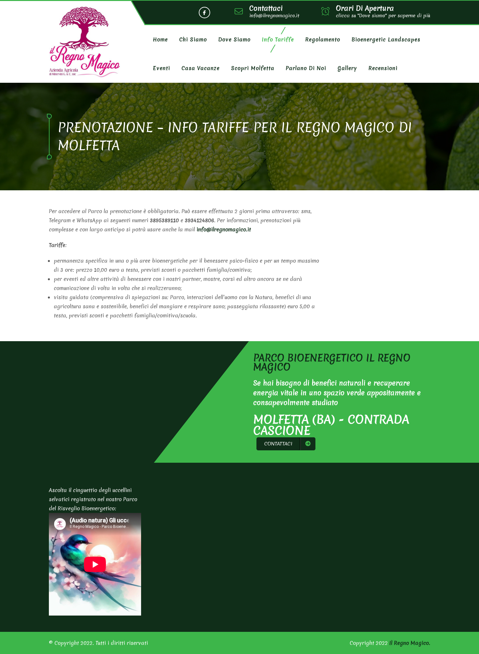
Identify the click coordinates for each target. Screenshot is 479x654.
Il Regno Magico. (409, 643)
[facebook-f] (204, 12)
